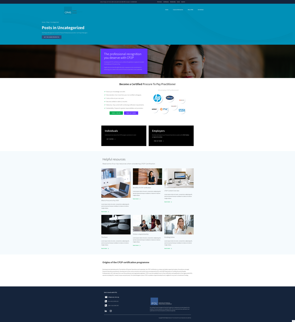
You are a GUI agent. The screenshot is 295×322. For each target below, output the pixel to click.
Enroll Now (201, 9)
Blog (47, 22)
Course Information (178, 9)
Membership (173, 1)
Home (166, 9)
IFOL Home (159, 1)
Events (178, 1)
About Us (183, 1)
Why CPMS (190, 9)
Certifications (166, 1)
